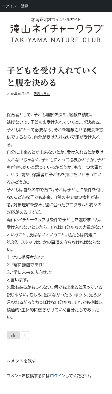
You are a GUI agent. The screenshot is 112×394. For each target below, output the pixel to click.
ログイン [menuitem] (9, 6)
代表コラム (42, 93)
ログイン (57, 376)
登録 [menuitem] (24, 6)
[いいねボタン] (13, 335)
